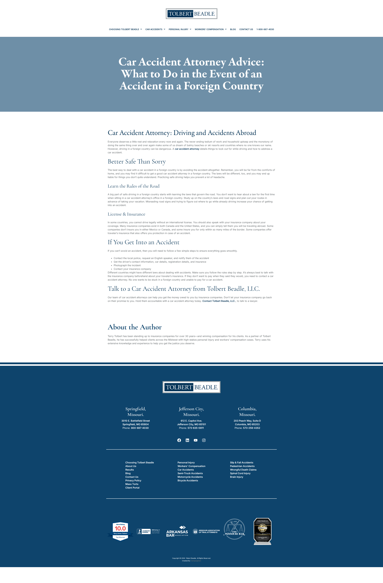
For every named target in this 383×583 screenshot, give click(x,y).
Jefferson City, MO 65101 (191, 424)
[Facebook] (179, 440)
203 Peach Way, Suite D (247, 420)
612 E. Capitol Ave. (191, 420)
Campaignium (196, 561)
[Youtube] (195, 440)
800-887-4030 (140, 427)
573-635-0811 (196, 427)
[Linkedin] (187, 440)
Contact (207, 300)
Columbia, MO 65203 (247, 424)
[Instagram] (204, 440)
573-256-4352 (251, 427)
